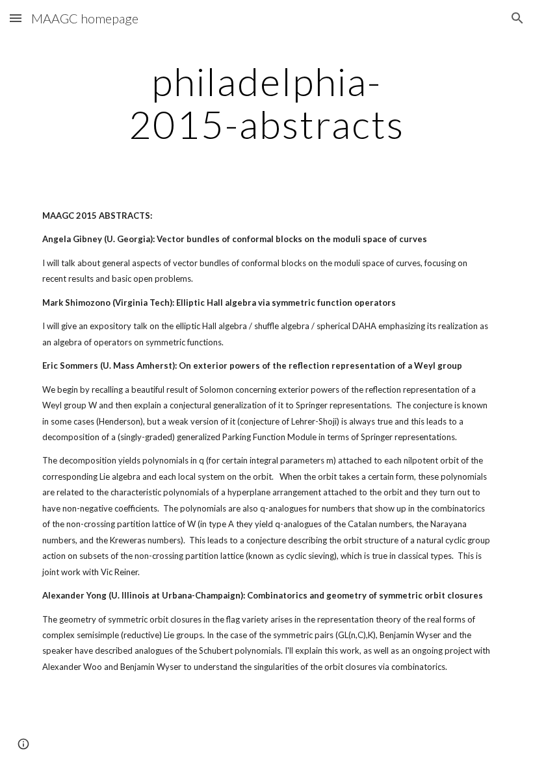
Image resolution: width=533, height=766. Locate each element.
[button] (15, 18)
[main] (267, 103)
